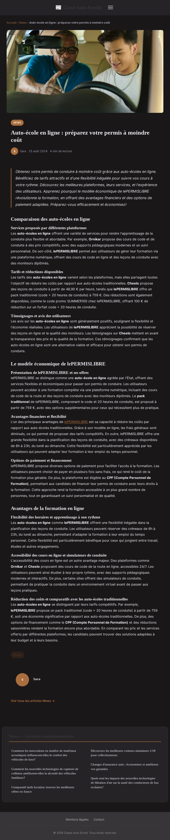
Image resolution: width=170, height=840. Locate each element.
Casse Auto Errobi (78, 7)
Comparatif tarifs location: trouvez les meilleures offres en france (42, 789)
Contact (99, 819)
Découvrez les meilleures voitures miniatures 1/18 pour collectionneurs (123, 753)
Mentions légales (77, 819)
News (23, 22)
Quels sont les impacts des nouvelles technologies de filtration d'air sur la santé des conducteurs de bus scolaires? (125, 782)
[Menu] (110, 7)
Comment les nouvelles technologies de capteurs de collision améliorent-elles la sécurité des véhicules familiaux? (44, 773)
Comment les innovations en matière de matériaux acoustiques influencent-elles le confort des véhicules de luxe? (43, 755)
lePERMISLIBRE (76, 422)
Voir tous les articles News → (33, 701)
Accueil (11, 22)
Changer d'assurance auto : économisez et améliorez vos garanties (124, 766)
